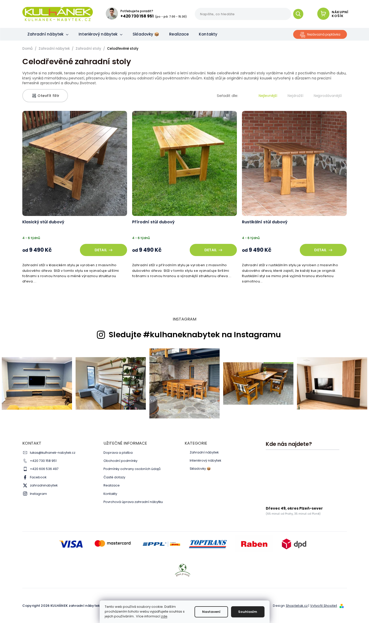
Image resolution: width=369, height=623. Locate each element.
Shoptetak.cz (297, 605)
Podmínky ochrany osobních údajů (132, 469)
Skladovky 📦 (200, 469)
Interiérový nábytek (205, 461)
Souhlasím (247, 611)
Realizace (111, 485)
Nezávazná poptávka (323, 34)
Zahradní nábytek (204, 452)
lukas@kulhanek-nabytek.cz (52, 452)
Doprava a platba (118, 452)
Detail (101, 249)
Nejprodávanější (328, 95)
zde (164, 616)
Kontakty (110, 494)
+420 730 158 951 (43, 461)
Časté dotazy (114, 477)
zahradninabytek (44, 485)
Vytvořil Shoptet (323, 605)
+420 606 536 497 (44, 469)
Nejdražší (295, 95)
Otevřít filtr (49, 95)
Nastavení (211, 611)
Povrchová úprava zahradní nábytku (133, 502)
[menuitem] (48, 34)
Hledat (300, 13)
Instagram (38, 494)
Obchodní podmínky (120, 461)
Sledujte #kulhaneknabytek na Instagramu (195, 334)
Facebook (38, 477)
